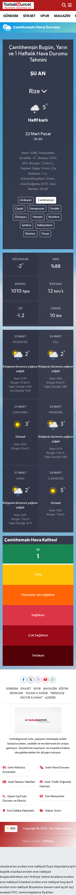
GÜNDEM (10, 16)
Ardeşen (26, 200)
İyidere (26, 225)
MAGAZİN (62, 16)
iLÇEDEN (50, 697)
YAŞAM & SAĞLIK (36, 693)
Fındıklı (54, 208)
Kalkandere (44, 225)
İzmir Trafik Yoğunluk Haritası (55, 784)
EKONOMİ (16, 693)
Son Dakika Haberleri (20, 810)
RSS (12, 828)
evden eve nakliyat (14, 887)
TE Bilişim (48, 841)
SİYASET (29, 16)
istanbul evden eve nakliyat (30, 872)
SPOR (44, 16)
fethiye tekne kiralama (46, 877)
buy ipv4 (66, 882)
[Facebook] (23, 679)
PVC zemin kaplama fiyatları (32, 892)
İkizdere (54, 216)
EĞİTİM (63, 688)
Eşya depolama (57, 866)
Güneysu (21, 216)
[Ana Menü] (70, 5)
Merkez (30, 233)
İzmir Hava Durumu (57, 767)
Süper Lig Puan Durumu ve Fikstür (15, 798)
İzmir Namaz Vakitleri (21, 781)
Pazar (45, 233)
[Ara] (64, 5)
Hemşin (38, 216)
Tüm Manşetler (54, 796)
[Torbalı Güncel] (18, 5)
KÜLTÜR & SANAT (31, 697)
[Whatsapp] (52, 679)
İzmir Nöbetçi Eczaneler (14, 769)
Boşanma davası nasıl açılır (48, 887)
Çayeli (19, 208)
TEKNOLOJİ (57, 693)
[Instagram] (38, 679)
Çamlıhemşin (46, 200)
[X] (30, 679)
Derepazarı (36, 208)
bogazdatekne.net (15, 877)
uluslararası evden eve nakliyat (23, 866)
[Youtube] (45, 679)
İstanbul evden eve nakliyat (39, 882)
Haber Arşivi (53, 810)
